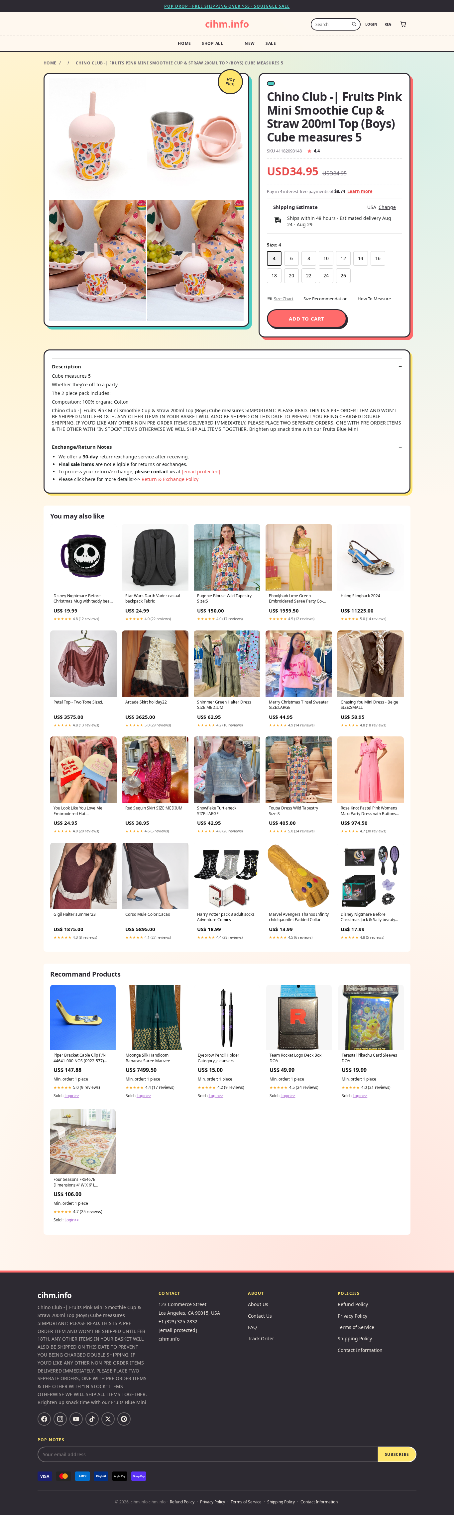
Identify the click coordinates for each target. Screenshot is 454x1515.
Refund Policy (353, 1304)
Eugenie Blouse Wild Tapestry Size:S (224, 598)
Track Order (261, 1338)
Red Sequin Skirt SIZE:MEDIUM (153, 808)
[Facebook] (44, 1419)
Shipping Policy (355, 1338)
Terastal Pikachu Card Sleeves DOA (369, 1058)
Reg (388, 24)
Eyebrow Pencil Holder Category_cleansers (218, 1058)
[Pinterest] (124, 1419)
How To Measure (374, 299)
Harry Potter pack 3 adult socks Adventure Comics (226, 917)
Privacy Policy (352, 1316)
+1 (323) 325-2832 (178, 1321)
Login (371, 24)
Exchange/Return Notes (82, 447)
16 (378, 258)
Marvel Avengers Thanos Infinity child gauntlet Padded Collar (299, 917)
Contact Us (260, 1316)
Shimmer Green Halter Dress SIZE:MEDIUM (224, 705)
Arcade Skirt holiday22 (146, 702)
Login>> (71, 1095)
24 (326, 275)
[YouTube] (76, 1419)
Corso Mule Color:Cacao (147, 914)
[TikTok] (92, 1419)
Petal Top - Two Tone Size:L (78, 702)
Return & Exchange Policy (170, 479)
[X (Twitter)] (108, 1419)
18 (274, 275)
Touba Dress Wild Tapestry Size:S (293, 810)
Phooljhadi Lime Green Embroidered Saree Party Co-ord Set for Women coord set (296, 599)
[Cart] (403, 24)
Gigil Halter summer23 (75, 914)
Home (184, 43)
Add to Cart (306, 318)
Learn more (360, 191)
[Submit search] (354, 24)
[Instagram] (60, 1419)
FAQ (252, 1327)
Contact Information (360, 1350)
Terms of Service (356, 1327)
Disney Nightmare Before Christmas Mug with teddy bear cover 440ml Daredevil (82, 599)
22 (308, 275)
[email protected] (201, 471)
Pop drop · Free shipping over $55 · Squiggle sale (226, 6)
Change (387, 207)
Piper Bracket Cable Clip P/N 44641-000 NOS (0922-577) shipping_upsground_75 (80, 1058)
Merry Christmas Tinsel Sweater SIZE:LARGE (298, 705)
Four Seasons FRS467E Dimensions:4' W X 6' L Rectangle (74, 1182)
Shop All (212, 43)
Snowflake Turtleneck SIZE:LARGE (216, 810)
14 (360, 258)
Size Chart (283, 299)
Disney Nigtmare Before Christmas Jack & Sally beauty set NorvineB (368, 917)
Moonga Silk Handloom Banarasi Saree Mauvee (148, 1058)
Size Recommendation (325, 299)
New (250, 43)
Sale (271, 43)
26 (343, 275)
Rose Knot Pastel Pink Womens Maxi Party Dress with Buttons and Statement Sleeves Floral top (369, 811)
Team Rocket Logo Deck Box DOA (295, 1058)
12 (343, 258)
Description (66, 366)
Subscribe (397, 1454)
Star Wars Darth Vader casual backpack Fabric (152, 598)
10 (326, 258)
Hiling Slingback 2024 (360, 596)
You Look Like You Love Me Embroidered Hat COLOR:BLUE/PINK (78, 811)
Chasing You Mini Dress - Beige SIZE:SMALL (369, 705)
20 (291, 275)
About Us (258, 1304)
